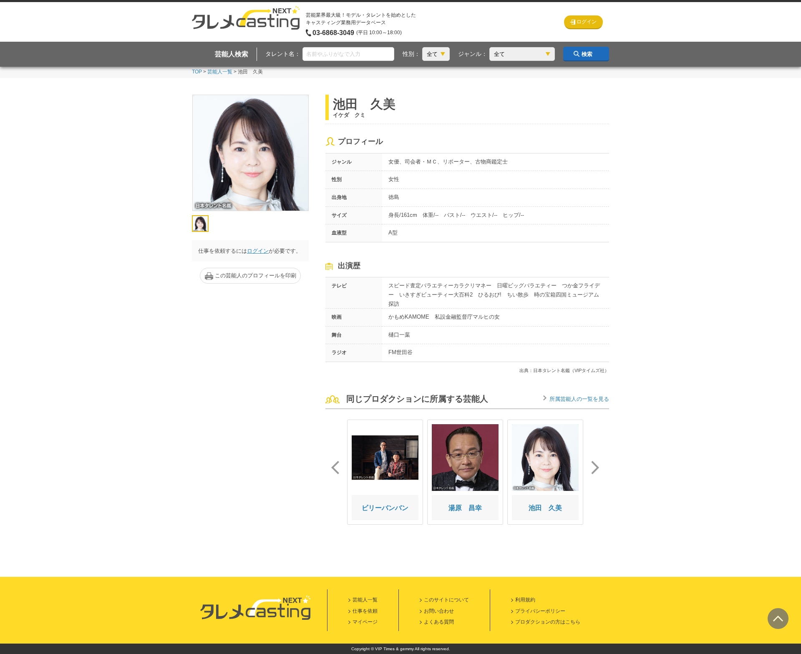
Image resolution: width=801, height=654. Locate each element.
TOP (197, 72)
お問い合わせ (439, 611)
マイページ (365, 622)
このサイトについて (446, 600)
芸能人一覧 (219, 72)
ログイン (258, 251)
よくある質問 (439, 622)
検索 (587, 54)
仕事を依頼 (365, 611)
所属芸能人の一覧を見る (579, 399)
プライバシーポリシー (540, 611)
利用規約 (525, 600)
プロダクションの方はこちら (547, 622)
